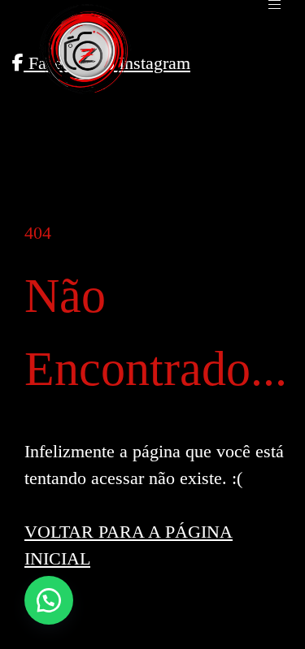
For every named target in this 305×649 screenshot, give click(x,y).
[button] (48, 600)
